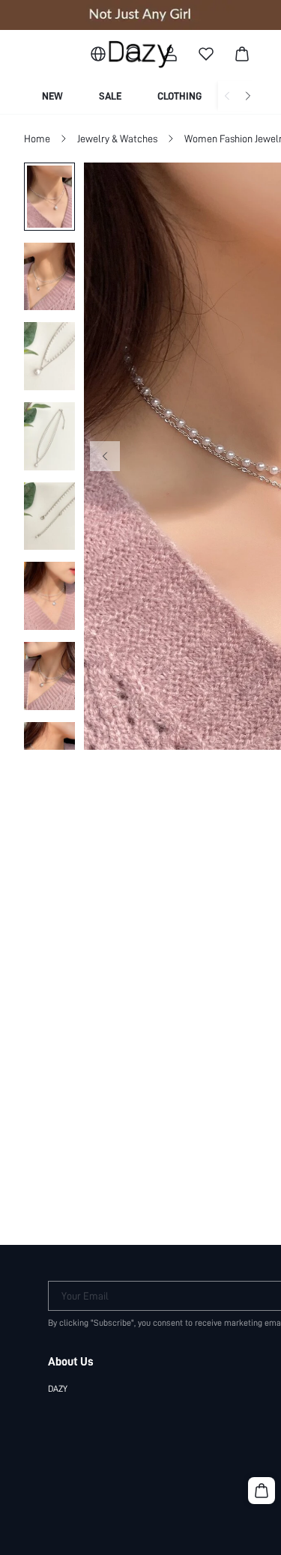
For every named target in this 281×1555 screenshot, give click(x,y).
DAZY (57, 1388)
